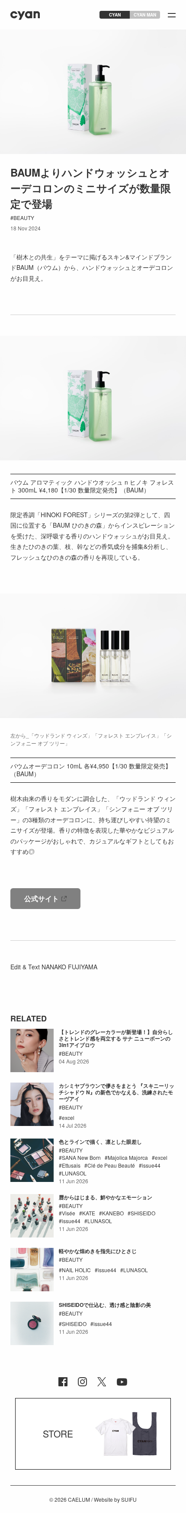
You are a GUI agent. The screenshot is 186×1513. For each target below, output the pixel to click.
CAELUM (79, 1499)
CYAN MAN (145, 15)
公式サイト (41, 898)
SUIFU (129, 1499)
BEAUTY (23, 217)
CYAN (115, 15)
